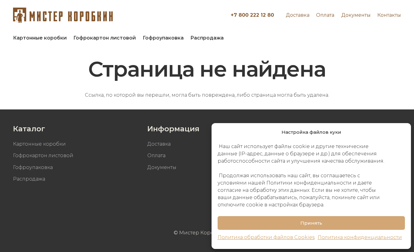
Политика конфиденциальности (360, 237)
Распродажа (29, 179)
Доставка (297, 15)
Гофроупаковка (33, 167)
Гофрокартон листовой (43, 155)
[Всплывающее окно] (393, 38)
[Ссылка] (63, 15)
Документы (356, 15)
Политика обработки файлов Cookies (266, 237)
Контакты (389, 15)
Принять (311, 223)
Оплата (325, 15)
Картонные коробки (39, 144)
